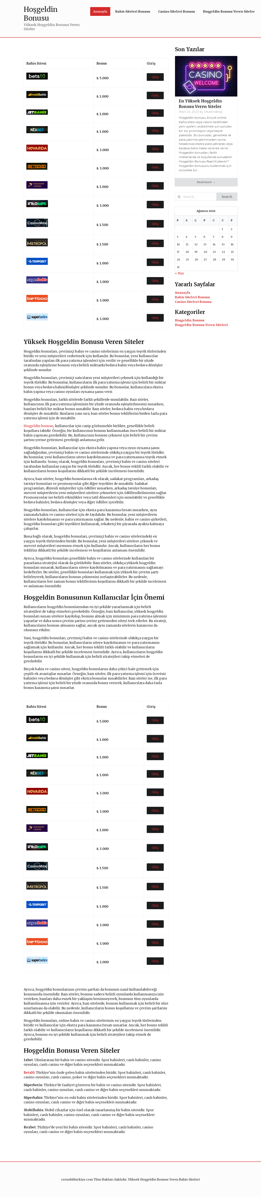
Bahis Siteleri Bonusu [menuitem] (132, 11)
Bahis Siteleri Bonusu (192, 297)
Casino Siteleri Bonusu (193, 301)
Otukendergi (213, 112)
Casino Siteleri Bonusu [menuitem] (176, 11)
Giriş (155, 77)
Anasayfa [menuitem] (100, 11)
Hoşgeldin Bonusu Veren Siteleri (201, 325)
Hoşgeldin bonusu (38, 426)
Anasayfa (182, 292)
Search (227, 197)
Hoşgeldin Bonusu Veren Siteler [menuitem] (229, 11)
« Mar (179, 273)
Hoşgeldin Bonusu (189, 320)
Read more (204, 182)
